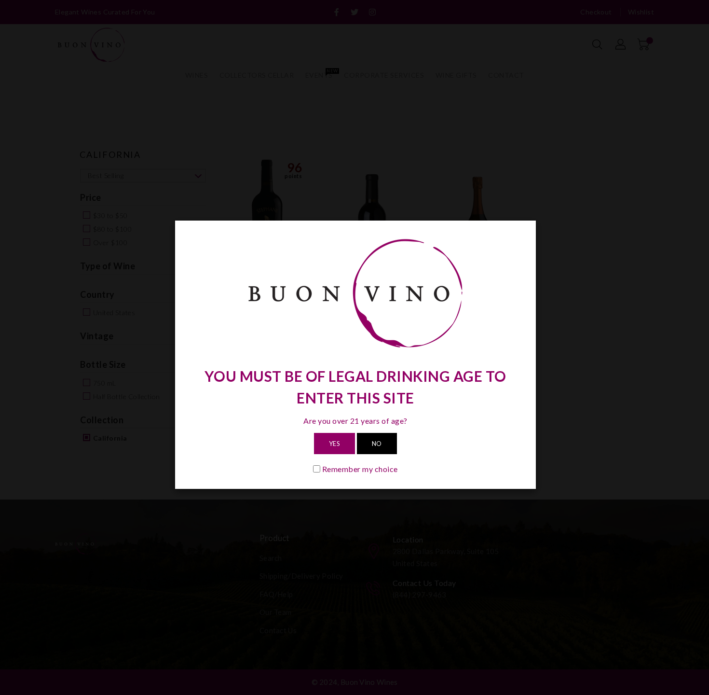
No (377, 443)
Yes (335, 443)
